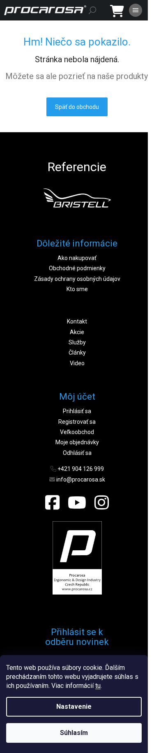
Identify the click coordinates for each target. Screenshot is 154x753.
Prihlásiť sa (77, 411)
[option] (77, 198)
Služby (77, 342)
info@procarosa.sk (80, 479)
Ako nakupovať (77, 258)
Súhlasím (74, 733)
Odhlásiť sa (77, 453)
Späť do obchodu (77, 107)
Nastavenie (74, 706)
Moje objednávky (77, 442)
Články (77, 352)
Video (77, 363)
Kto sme (77, 289)
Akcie (77, 332)
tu (98, 686)
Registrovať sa (77, 421)
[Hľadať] (92, 10)
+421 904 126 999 (80, 469)
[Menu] (135, 10)
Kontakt (77, 321)
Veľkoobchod (77, 432)
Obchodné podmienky (77, 268)
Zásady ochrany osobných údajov (77, 279)
